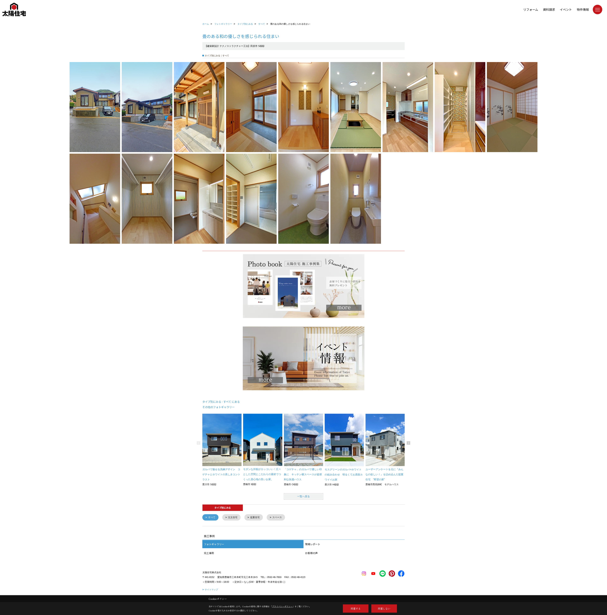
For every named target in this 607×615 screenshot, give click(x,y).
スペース (277, 517)
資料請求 (549, 9)
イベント (566, 9)
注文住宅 (232, 517)
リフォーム (530, 9)
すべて (211, 517)
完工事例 (209, 553)
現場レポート (312, 544)
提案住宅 (255, 517)
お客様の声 (311, 553)
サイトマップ (211, 589)
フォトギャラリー (214, 544)
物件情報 (583, 9)
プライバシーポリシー (282, 606)
